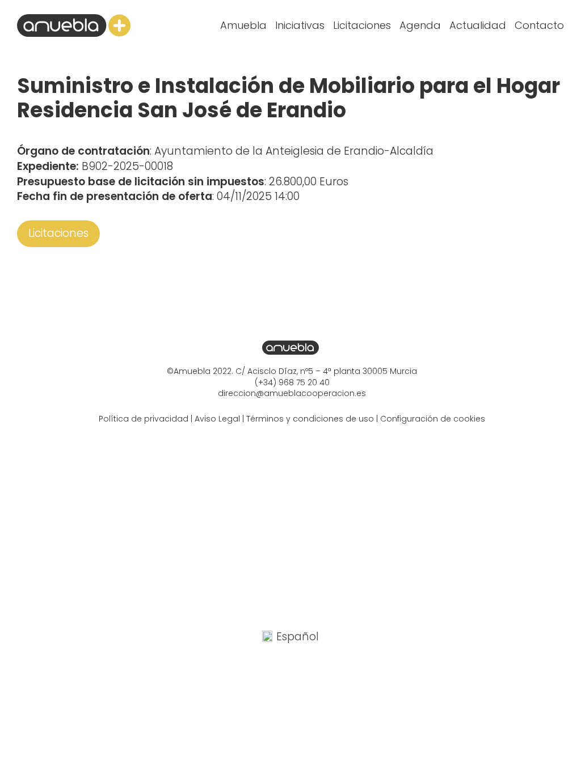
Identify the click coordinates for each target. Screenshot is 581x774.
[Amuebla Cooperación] (73, 25)
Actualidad (477, 25)
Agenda (420, 25)
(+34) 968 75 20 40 (292, 382)
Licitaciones (362, 25)
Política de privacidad (143, 418)
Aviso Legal (217, 418)
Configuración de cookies (432, 418)
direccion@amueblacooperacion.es (292, 393)
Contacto (539, 25)
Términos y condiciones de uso (310, 418)
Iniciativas (300, 25)
